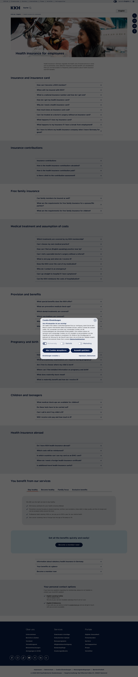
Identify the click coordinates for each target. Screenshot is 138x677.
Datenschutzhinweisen (77, 339)
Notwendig (52, 343)
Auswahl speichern (81, 350)
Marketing (87, 343)
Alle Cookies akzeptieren (56, 350)
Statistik (69, 343)
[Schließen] (95, 320)
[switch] (62, 343)
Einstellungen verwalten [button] (50, 355)
